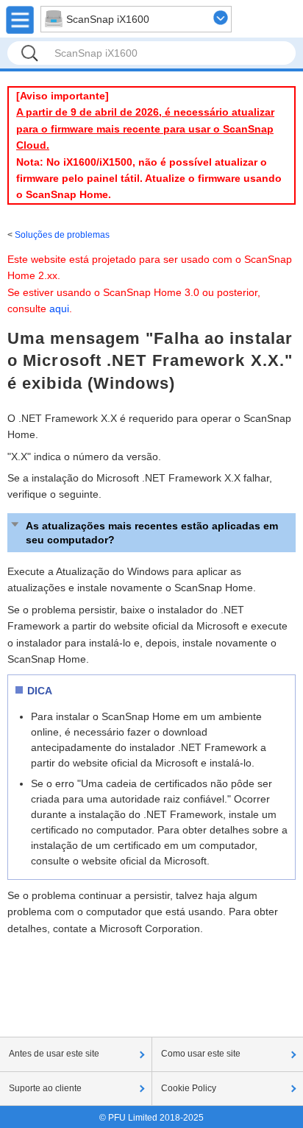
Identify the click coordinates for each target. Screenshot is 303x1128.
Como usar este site (200, 1053)
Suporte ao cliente (45, 1088)
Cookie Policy (188, 1088)
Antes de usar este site (54, 1053)
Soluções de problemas (62, 235)
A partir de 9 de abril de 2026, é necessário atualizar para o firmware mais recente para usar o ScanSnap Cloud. (145, 128)
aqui (59, 308)
